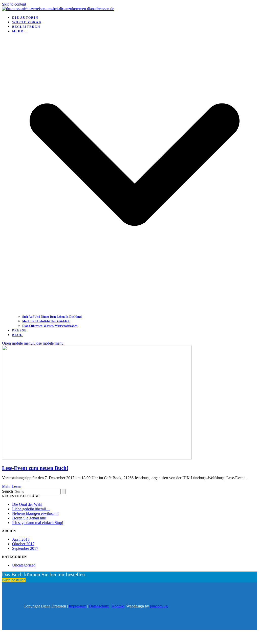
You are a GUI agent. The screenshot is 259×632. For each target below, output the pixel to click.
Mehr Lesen (11, 486)
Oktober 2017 (23, 544)
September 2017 (25, 548)
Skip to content (14, 4)
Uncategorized (23, 565)
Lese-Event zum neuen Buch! (35, 468)
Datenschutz (99, 606)
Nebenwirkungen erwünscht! (35, 513)
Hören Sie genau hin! (29, 518)
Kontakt (118, 606)
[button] (32, 343)
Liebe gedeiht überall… (31, 509)
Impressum (77, 606)
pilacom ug (159, 606)
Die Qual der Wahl (27, 504)
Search (7, 491)
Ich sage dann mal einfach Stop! (37, 522)
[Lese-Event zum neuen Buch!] (97, 458)
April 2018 (21, 539)
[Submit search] (64, 491)
